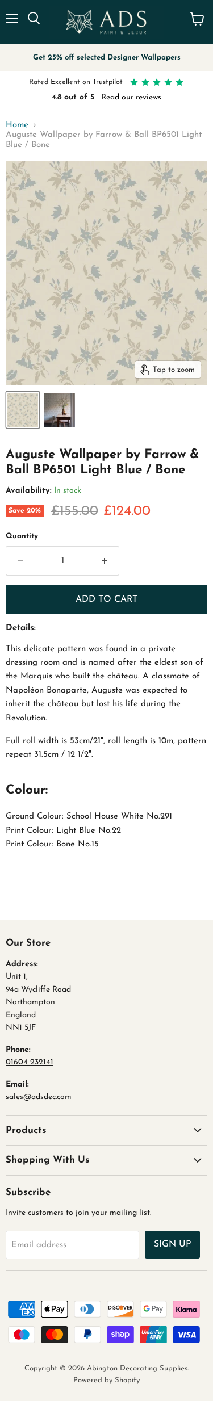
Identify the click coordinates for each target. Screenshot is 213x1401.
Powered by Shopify (106, 1380)
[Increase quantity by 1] (104, 561)
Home (17, 125)
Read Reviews (158, 97)
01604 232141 (29, 1062)
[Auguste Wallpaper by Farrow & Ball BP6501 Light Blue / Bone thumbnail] (22, 410)
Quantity (22, 536)
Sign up (172, 1244)
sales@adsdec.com (39, 1097)
